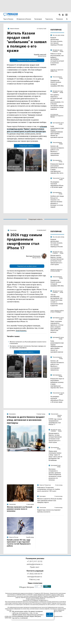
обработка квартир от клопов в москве (56, 270)
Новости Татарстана (45, 485)
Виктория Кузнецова (33, 256)
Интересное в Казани (56, 50)
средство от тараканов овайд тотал (56, 70)
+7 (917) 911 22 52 (34, 561)
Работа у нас (34, 579)
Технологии (56, 76)
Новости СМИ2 (12, 148)
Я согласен (49, 614)
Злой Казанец (21, 330)
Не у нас (55, 35)
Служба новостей (40, 54)
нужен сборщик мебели (57, 310)
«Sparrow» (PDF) (57, 611)
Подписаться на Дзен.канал (27, 60)
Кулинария (56, 122)
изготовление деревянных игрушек (56, 115)
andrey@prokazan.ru (34, 564)
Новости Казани (14, 28)
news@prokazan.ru (34, 577)
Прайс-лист (34, 567)
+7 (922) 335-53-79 (34, 574)
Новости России (13, 537)
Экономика (12, 414)
